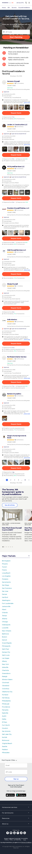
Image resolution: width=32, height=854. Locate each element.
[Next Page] (29, 480)
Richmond (5, 740)
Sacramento (6, 582)
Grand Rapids (7, 643)
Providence (6, 707)
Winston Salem (7, 679)
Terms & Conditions (26, 842)
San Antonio (6, 731)
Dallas (4, 719)
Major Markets (8, 556)
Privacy (6, 839)
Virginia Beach (7, 743)
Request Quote (16, 113)
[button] (4, 107)
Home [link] (4, 7)
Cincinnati (5, 682)
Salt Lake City (7, 734)
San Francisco (7, 588)
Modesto (5, 579)
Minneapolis (6, 646)
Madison (5, 749)
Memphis (5, 710)
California (11, 839)
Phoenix (5, 564)
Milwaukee (5, 752)
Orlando (5, 612)
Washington (6, 600)
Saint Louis (5, 655)
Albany (4, 661)
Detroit (4, 640)
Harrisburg (5, 698)
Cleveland (5, 686)
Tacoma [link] (14, 7)
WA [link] (9, 7)
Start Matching (16, 37)
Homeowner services (9, 807)
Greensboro (6, 673)
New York (5, 664)
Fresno (4, 570)
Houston (5, 728)
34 (25, 480)
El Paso (4, 722)
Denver (4, 594)
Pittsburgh (5, 704)
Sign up (16, 779)
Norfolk (4, 737)
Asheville (5, 667)
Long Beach (6, 573)
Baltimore (5, 634)
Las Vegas (5, 658)
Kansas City (6, 652)
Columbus (5, 689)
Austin (4, 716)
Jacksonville (6, 606)
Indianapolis (6, 625)
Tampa (4, 616)
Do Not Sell (17, 839)
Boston (4, 637)
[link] (16, 85)
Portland (5, 695)
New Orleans (6, 631)
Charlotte (5, 670)
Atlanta (4, 619)
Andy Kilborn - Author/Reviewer (11, 523)
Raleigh (4, 676)
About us (5, 824)
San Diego (5, 585)
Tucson (4, 567)
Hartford (5, 597)
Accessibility (24, 839)
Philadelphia (6, 701)
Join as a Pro (20, 2)
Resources (5, 818)
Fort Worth (6, 725)
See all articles (10, 505)
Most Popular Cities (8, 760)
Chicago (5, 622)
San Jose (5, 591)
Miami (4, 609)
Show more (27, 102)
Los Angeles (6, 576)
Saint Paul (5, 649)
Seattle (4, 746)
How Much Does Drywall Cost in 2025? (12, 529)
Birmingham (6, 561)
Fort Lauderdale (7, 603)
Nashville (5, 713)
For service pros (7, 813)
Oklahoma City (7, 692)
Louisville (5, 628)
